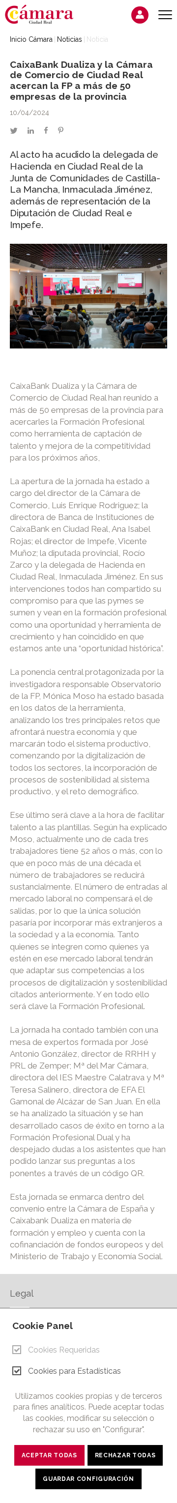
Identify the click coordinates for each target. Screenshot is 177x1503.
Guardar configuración (88, 1478)
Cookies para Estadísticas (74, 1371)
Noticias (69, 39)
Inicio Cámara (31, 39)
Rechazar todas (125, 1455)
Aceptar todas (49, 1455)
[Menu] (165, 15)
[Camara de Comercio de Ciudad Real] (44, 14)
